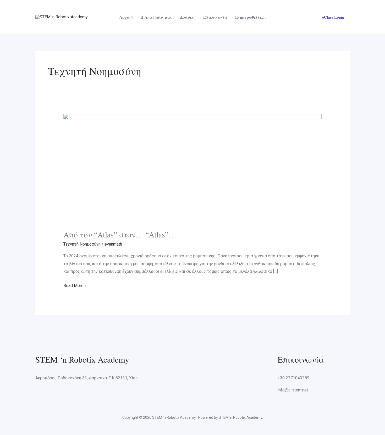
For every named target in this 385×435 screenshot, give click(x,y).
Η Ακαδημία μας (156, 17)
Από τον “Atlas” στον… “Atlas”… (119, 234)
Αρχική (126, 17)
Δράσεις (187, 17)
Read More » (75, 285)
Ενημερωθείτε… (250, 17)
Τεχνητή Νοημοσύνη (82, 244)
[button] (333, 17)
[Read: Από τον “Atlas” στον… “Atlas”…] (192, 168)
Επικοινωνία (215, 17)
